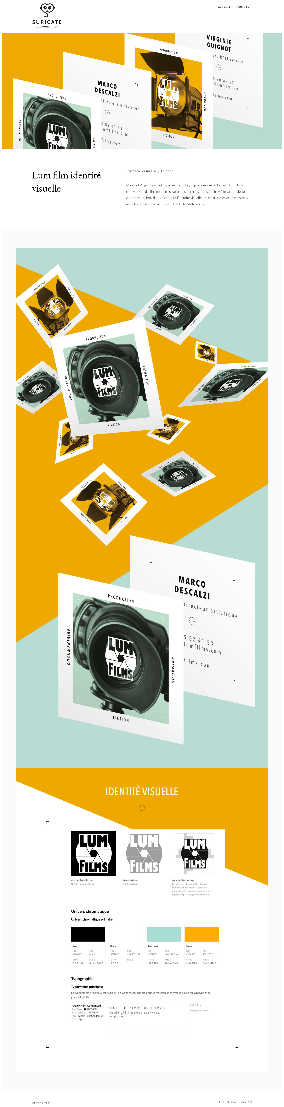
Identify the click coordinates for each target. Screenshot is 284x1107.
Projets (242, 7)
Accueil (224, 7)
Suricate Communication (47, 15)
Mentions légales (41, 1103)
